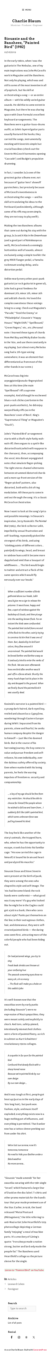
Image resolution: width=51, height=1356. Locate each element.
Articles (12, 1279)
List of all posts (15, 1323)
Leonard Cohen (16, 1284)
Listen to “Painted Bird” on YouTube (24, 1270)
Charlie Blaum (26, 21)
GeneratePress (40, 1350)
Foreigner (13, 1289)
